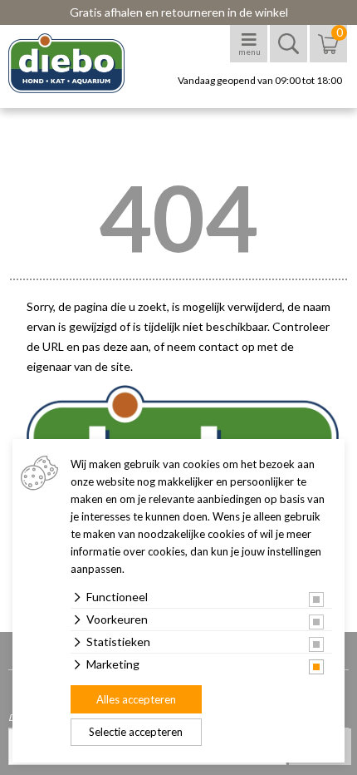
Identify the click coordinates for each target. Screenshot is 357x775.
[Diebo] (81, 63)
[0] (328, 52)
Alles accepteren (136, 699)
